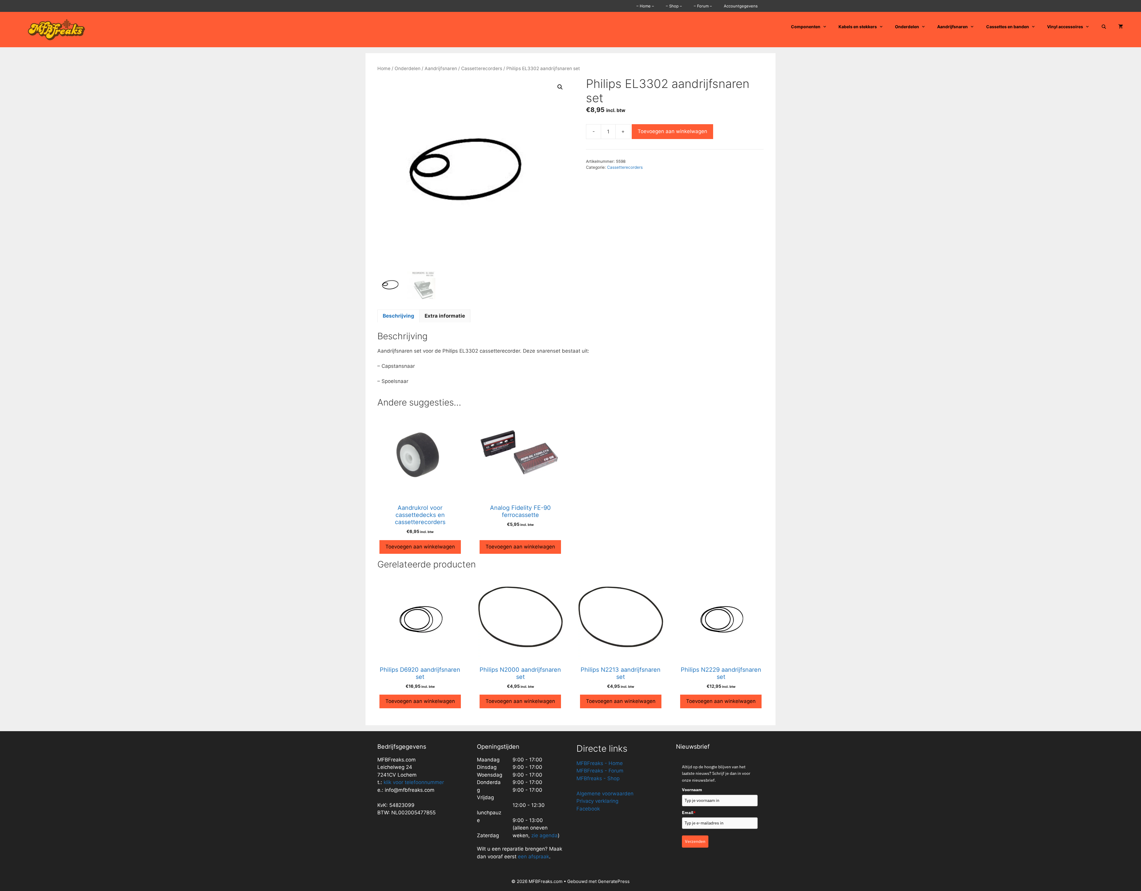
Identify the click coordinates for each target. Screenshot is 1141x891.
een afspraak (532, 857)
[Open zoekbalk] (1103, 27)
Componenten (805, 26)
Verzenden (695, 841)
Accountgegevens (741, 6)
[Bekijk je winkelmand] (1120, 27)
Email (689, 812)
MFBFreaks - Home (599, 763)
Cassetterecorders (481, 68)
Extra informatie (445, 316)
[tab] (398, 316)
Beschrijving (398, 316)
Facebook (588, 809)
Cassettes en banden (1007, 26)
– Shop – (674, 6)
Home (383, 68)
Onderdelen (907, 26)
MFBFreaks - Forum (599, 771)
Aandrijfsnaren (952, 26)
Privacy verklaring (597, 801)
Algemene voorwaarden (604, 794)
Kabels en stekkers (858, 26)
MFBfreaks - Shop (598, 778)
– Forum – (703, 6)
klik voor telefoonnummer (414, 782)
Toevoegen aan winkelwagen (672, 131)
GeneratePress (614, 881)
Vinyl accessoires (1065, 26)
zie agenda (544, 835)
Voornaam (692, 789)
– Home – (645, 6)
